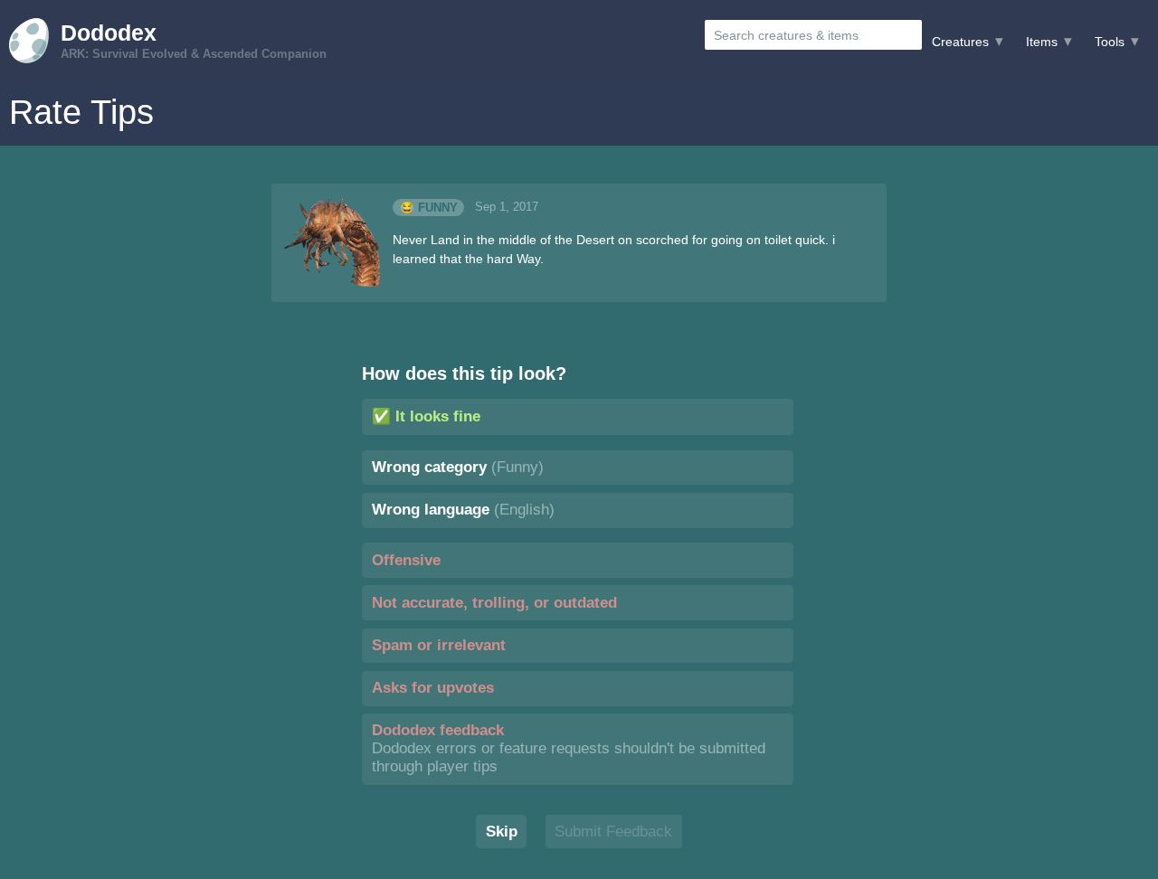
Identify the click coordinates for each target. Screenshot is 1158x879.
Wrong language (463, 509)
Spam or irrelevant (439, 645)
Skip (501, 831)
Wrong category (458, 467)
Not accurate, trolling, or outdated (494, 602)
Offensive (406, 560)
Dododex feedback (568, 748)
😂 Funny (429, 207)
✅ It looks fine (426, 416)
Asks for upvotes (433, 687)
